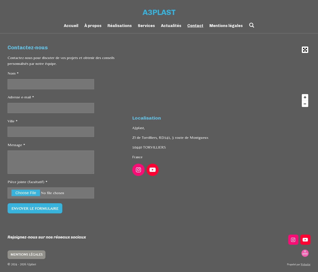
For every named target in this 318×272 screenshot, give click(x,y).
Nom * (13, 73)
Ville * (13, 121)
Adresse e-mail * (21, 97)
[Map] (221, 76)
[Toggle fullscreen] (305, 49)
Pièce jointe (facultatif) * (27, 181)
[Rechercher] (251, 25)
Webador (305, 264)
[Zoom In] (305, 97)
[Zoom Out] (305, 104)
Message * (16, 144)
